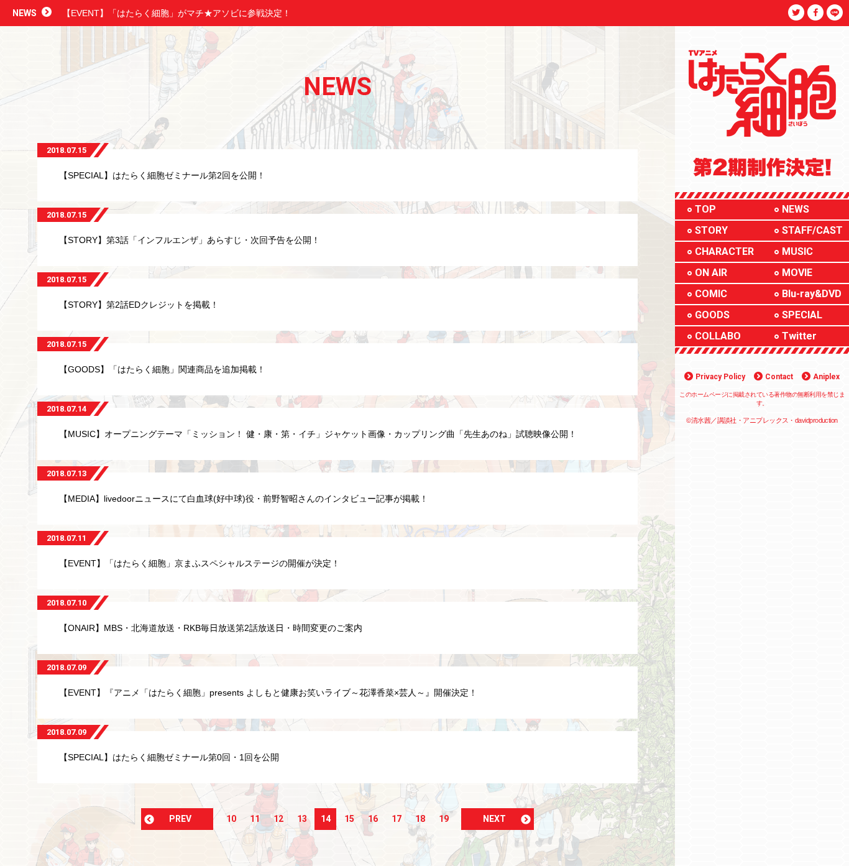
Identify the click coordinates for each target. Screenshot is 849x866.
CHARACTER (724, 251)
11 (255, 819)
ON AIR (711, 273)
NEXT (494, 819)
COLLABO (718, 336)
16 (373, 819)
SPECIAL (802, 315)
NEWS (795, 209)
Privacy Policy (720, 376)
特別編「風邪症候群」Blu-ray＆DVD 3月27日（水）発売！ (759, 163)
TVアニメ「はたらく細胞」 (750, 55)
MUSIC (797, 251)
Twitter (799, 336)
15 (349, 819)
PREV (180, 819)
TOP (705, 209)
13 (302, 819)
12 (278, 819)
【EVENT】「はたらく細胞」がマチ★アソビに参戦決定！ (176, 13)
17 (397, 819)
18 (420, 819)
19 (444, 819)
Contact (779, 376)
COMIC (711, 294)
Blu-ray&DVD (812, 294)
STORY (711, 230)
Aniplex (826, 376)
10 (231, 819)
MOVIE (797, 273)
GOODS (712, 315)
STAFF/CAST (812, 230)
